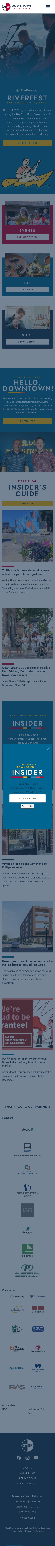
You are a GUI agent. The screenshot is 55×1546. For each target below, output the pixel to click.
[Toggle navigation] (48, 6)
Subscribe (27, 806)
